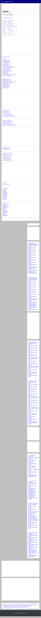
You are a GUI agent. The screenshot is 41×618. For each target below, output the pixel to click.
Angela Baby (5, 211)
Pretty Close (5, 85)
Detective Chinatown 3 (32, 467)
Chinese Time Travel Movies (33, 551)
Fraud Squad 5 (5, 65)
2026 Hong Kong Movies (32, 272)
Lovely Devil (5, 73)
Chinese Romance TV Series (7, 160)
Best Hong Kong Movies (32, 516)
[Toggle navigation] (38, 1)
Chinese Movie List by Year (7, 154)
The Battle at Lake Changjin (33, 457)
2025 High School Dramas (32, 421)
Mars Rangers (5, 60)
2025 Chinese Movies (32, 277)
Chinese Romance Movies (7, 159)
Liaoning (12, 26)
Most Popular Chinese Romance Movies (9, 125)
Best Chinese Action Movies (33, 503)
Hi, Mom (29, 461)
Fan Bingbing (5, 210)
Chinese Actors (17, 604)
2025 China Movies (31, 303)
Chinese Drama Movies (6, 156)
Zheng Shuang (5, 215)
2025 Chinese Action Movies (33, 278)
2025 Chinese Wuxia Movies (33, 309)
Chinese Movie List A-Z (23, 607)
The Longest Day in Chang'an (8, 81)
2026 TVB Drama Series (32, 371)
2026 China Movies (31, 271)
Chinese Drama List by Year (7, 155)
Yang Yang (4, 190)
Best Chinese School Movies (33, 518)
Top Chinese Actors (6, 147)
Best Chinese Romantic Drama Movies (9, 116)
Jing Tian (4, 208)
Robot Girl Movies (31, 556)
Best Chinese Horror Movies (33, 511)
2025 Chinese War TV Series (33, 407)
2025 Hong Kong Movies (32, 304)
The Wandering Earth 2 (32, 471)
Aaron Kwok (5, 194)
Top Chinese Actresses (6, 148)
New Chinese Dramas (14, 607)
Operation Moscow (6, 83)
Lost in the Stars (31, 476)
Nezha (29, 462)
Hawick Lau (5, 195)
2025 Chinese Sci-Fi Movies (33, 298)
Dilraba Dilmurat (6, 205)
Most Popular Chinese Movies (8, 121)
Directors (22, 604)
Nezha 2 (29, 456)
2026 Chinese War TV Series (33, 365)
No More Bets (30, 474)
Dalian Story (5, 86)
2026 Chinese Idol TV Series (33, 357)
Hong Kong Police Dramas (33, 555)
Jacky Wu (4, 189)
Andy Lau (4, 196)
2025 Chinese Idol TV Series (33, 396)
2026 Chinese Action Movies (33, 244)
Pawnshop (4, 84)
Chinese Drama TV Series (7, 158)
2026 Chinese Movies (32, 243)
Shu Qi (4, 214)
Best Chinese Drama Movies (7, 113)
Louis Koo (4, 199)
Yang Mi (4, 209)
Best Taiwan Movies (31, 517)
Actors (3, 12)
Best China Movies (6, 112)
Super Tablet (5, 61)
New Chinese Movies (6, 607)
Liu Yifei (4, 204)
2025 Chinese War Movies (32, 302)
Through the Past (6, 79)
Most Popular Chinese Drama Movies (9, 124)
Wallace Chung (5, 193)
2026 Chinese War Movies (32, 270)
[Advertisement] (20, 6)
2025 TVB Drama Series (32, 413)
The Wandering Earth (32, 463)
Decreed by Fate (5, 80)
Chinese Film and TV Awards (18, 605)
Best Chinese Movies (6, 111)
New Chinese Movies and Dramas (8, 604)
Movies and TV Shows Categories (31, 604)
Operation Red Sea (31, 475)
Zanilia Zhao (5, 207)
